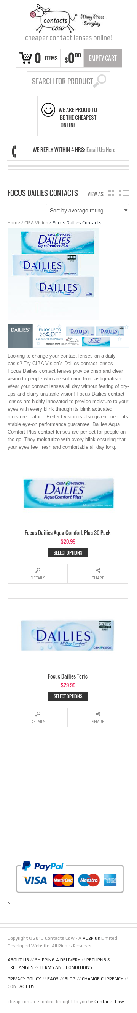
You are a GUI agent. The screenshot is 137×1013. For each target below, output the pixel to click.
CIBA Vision (36, 222)
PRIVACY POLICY (24, 978)
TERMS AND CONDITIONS (66, 967)
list (124, 193)
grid (111, 193)
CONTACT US (21, 986)
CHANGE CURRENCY (102, 978)
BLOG (70, 978)
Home (14, 222)
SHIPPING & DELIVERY (57, 959)
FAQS (53, 978)
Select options (68, 552)
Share (98, 578)
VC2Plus (91, 938)
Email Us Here (100, 150)
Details (37, 578)
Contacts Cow (109, 1001)
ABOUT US (18, 959)
